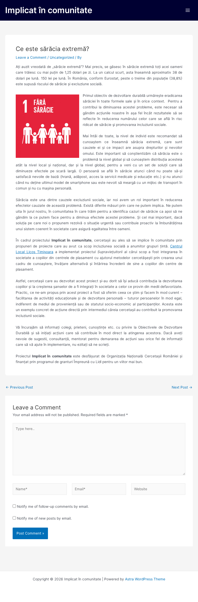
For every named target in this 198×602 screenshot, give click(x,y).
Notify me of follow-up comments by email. (53, 506)
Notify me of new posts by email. (44, 518)
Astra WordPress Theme (145, 579)
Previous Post (19, 387)
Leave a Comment (31, 57)
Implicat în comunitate (48, 10)
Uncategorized (62, 57)
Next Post (182, 387)
